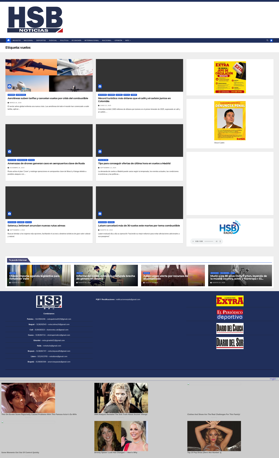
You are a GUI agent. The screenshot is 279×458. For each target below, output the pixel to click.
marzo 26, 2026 (15, 102)
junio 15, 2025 (105, 105)
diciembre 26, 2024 (17, 167)
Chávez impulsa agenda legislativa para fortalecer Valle (34, 277)
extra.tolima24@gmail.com (58, 324)
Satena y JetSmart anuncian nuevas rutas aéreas (36, 225)
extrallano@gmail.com (58, 356)
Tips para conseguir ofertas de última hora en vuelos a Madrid (134, 163)
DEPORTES (41, 40)
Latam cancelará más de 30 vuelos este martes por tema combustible (139, 225)
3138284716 (40, 335)
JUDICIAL (53, 40)
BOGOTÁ (17, 40)
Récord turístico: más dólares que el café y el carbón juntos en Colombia (134, 100)
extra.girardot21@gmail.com (53, 340)
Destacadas (102, 94)
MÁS (127, 40)
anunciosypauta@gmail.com (59, 362)
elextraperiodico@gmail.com (58, 335)
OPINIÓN (118, 40)
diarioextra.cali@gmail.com (57, 330)
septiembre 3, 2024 (17, 230)
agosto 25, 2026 (17, 282)
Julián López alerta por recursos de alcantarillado (165, 277)
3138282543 (41, 324)
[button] (267, 40)
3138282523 (40, 330)
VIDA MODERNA (224, 273)
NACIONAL (28, 40)
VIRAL (232, 273)
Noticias (126, 94)
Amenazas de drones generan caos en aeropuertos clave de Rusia (46, 163)
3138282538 (41, 362)
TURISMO (133, 94)
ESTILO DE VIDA (103, 160)
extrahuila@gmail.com (52, 346)
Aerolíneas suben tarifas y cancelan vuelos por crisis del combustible (48, 98)
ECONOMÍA (76, 40)
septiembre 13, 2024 (108, 167)
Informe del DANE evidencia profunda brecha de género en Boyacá (105, 277)
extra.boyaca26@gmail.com (59, 351)
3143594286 (40, 319)
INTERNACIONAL (92, 40)
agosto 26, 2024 (106, 230)
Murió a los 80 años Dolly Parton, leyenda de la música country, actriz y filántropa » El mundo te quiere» (238, 278)
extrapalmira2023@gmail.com (59, 319)
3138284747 (41, 351)
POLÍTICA (64, 40)
